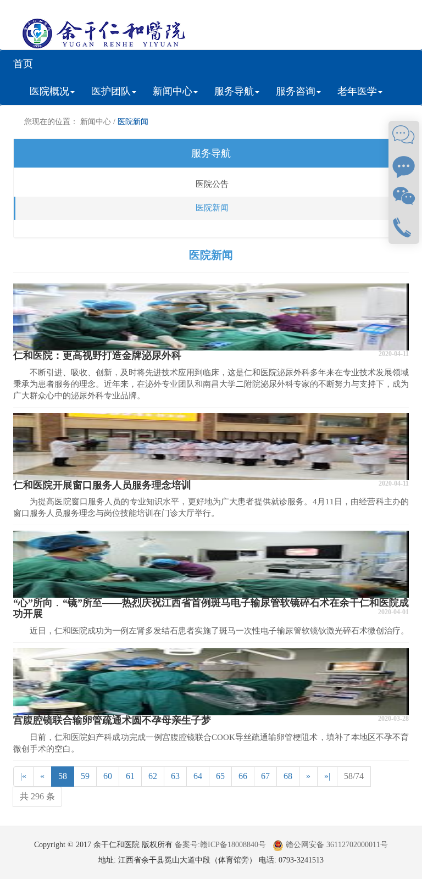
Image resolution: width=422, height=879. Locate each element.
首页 (23, 63)
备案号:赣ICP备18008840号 (220, 845)
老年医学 (357, 91)
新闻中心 (172, 91)
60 (107, 776)
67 (265, 776)
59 (85, 776)
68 (288, 776)
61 (130, 776)
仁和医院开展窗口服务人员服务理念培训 (102, 485)
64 (197, 776)
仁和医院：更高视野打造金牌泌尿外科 (97, 355)
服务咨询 (295, 91)
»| (327, 776)
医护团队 (111, 91)
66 (242, 776)
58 (62, 776)
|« (23, 776)
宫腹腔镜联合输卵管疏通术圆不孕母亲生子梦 (112, 720)
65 (220, 776)
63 (175, 776)
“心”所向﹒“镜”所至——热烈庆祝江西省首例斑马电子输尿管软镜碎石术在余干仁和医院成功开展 (211, 608)
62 (152, 776)
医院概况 (49, 91)
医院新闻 (133, 122)
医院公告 (212, 184)
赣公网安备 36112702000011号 (336, 845)
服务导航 (234, 91)
